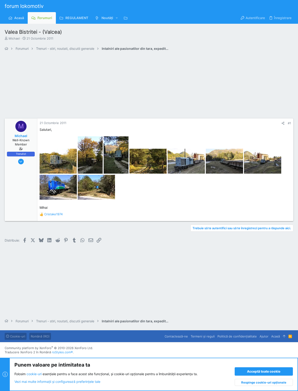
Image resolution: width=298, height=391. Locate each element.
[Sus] (284, 336)
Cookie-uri (17, 336)
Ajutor (264, 336)
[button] (117, 18)
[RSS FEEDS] (126, 18)
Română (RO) (40, 336)
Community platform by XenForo (49, 348)
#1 (289, 123)
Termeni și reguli (203, 336)
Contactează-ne (176, 336)
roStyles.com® (62, 352)
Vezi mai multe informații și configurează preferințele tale (57, 382)
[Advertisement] (144, 85)
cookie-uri (34, 374)
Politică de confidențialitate (237, 336)
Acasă (275, 336)
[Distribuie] (283, 123)
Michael (14, 38)
